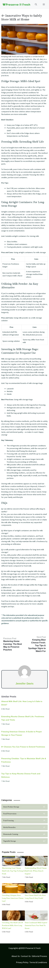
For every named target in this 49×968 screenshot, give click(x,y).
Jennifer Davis (24, 683)
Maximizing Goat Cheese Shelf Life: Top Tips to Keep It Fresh (13, 871)
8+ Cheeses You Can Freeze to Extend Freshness (23, 747)
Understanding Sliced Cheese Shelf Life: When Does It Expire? (36, 871)
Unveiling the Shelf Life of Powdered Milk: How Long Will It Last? (12, 925)
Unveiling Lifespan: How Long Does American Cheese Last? (13, 898)
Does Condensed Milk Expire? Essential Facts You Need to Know (36, 925)
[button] (36, 4)
